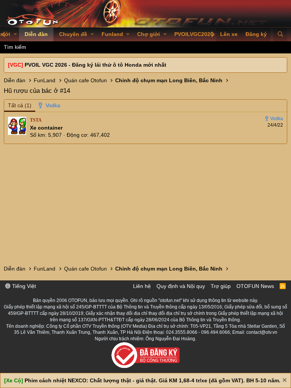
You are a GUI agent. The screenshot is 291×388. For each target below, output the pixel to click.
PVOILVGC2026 (193, 34)
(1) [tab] (19, 105)
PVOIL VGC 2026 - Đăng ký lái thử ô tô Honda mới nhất (95, 65)
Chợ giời (148, 34)
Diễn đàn (36, 34)
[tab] (49, 106)
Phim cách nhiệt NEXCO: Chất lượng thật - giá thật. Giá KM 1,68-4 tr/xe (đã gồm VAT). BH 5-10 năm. (152, 380)
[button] (15, 34)
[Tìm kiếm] (280, 34)
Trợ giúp (221, 286)
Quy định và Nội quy (180, 286)
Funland (112, 34)
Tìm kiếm (15, 47)
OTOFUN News (255, 286)
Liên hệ (142, 286)
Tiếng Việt (23, 286)
